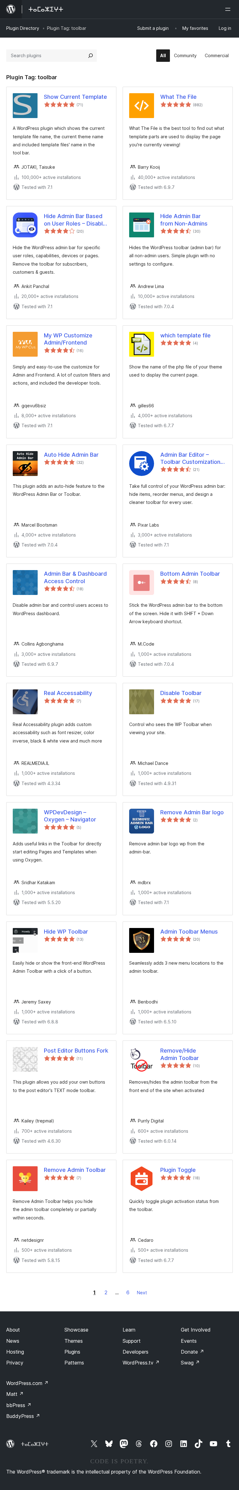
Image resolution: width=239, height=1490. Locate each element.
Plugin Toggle (178, 1170)
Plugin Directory (22, 28)
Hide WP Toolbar (66, 931)
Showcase (76, 1330)
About (13, 1330)
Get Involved (196, 1330)
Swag (190, 1363)
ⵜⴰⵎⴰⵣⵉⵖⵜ (35, 1444)
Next (142, 1292)
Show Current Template (75, 97)
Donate (192, 1352)
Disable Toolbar (181, 693)
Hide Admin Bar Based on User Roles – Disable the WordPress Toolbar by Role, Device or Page (75, 220)
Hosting (15, 1352)
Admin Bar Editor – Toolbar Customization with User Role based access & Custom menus (193, 458)
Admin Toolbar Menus (189, 931)
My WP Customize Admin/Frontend (68, 339)
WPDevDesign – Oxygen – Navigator (70, 816)
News (12, 1341)
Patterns (74, 1363)
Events (189, 1341)
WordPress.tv (141, 1363)
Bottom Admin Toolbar (190, 573)
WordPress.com (27, 1383)
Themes (73, 1341)
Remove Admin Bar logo (192, 812)
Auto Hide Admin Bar (71, 454)
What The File (178, 97)
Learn (129, 1330)
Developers (135, 1352)
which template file (185, 335)
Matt (15, 1394)
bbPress (18, 1405)
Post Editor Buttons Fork (76, 1050)
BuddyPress (23, 1416)
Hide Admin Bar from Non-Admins (184, 219)
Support (132, 1341)
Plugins (72, 1352)
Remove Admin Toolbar (75, 1170)
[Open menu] (229, 9)
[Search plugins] (90, 55)
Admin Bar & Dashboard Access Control (75, 577)
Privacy (14, 1363)
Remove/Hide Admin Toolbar (179, 1054)
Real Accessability (68, 693)
